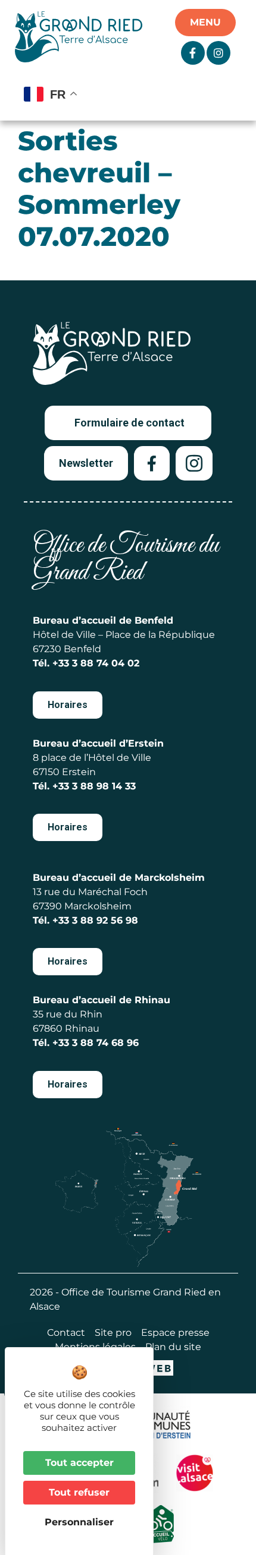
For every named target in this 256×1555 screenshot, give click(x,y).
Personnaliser (79, 1522)
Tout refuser (79, 1492)
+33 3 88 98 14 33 (94, 786)
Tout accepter (79, 1462)
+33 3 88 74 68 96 (95, 1042)
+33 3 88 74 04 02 (95, 663)
